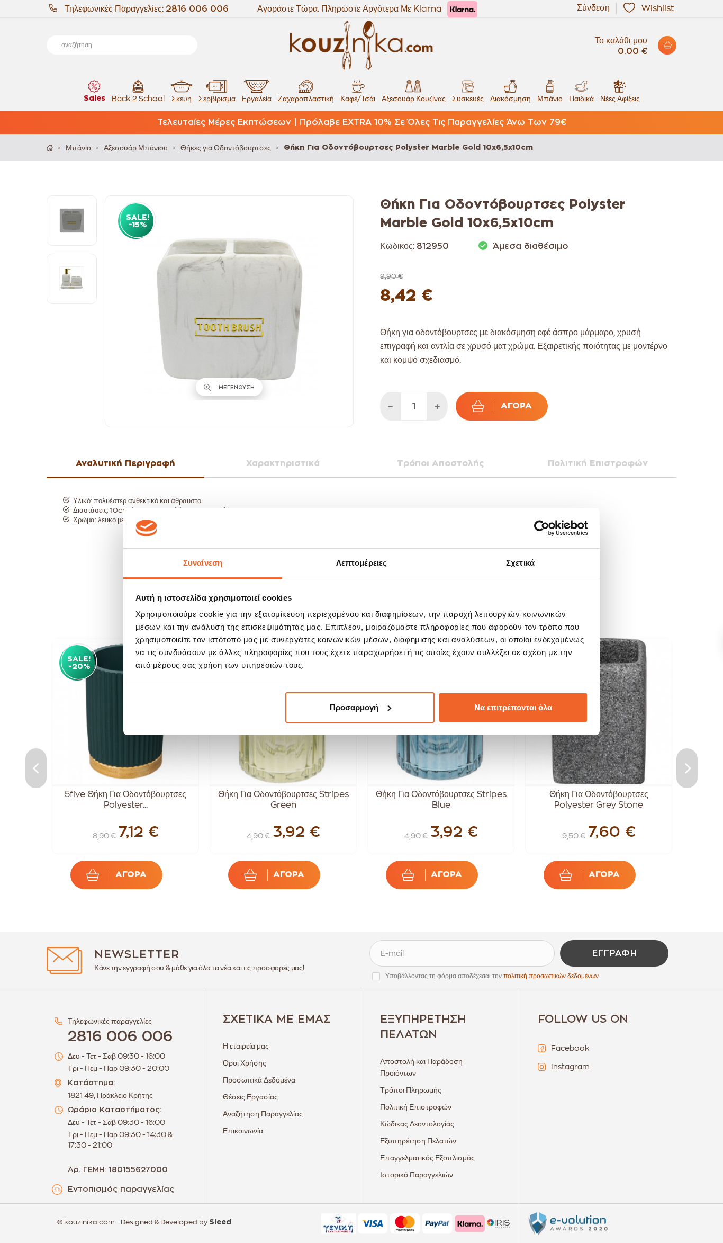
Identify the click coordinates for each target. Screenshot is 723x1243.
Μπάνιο (550, 98)
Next (687, 768)
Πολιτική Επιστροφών (415, 1107)
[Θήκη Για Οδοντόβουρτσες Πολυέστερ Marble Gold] (71, 220)
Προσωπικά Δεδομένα (259, 1080)
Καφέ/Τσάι (357, 98)
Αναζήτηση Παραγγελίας (263, 1113)
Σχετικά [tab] (520, 562)
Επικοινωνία (243, 1130)
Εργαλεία (257, 98)
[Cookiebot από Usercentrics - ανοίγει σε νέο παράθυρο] (541, 528)
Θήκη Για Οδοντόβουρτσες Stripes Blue (441, 799)
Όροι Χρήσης (244, 1063)
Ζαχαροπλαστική (306, 98)
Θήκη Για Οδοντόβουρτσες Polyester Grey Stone (598, 799)
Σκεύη (181, 98)
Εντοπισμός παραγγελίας (121, 1189)
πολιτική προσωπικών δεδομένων (551, 976)
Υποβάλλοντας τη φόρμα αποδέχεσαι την (492, 976)
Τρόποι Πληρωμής (410, 1090)
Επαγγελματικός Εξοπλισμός (427, 1157)
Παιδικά (581, 98)
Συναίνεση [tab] (202, 562)
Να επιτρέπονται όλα (513, 707)
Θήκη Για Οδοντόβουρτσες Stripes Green (283, 799)
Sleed (220, 1222)
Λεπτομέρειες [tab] (361, 562)
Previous (36, 768)
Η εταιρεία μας (246, 1046)
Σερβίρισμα (217, 98)
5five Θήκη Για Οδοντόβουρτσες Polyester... (125, 799)
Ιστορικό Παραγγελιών (416, 1174)
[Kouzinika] (361, 45)
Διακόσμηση (510, 98)
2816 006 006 (197, 9)
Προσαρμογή (354, 707)
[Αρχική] (50, 147)
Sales (94, 98)
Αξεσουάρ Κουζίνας (414, 98)
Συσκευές (468, 98)
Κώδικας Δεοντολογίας (417, 1124)
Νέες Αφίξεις (620, 98)
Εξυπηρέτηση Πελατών (418, 1140)
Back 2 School (138, 98)
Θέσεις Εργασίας (250, 1097)
